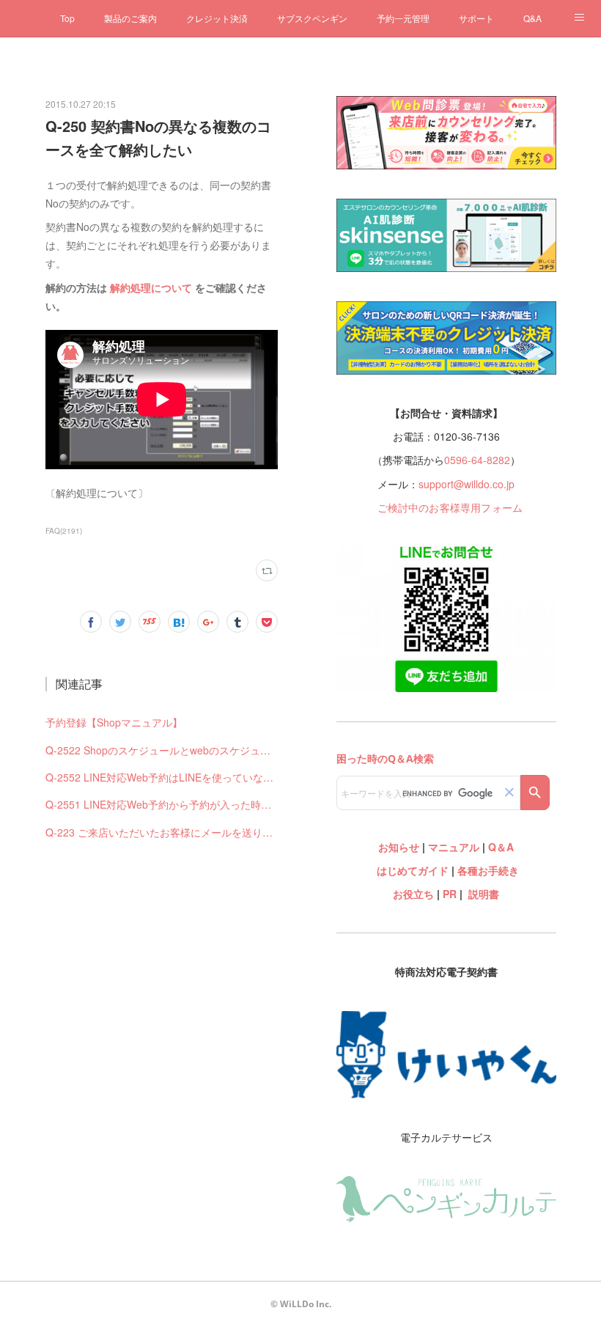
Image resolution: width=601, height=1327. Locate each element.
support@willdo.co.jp (467, 484)
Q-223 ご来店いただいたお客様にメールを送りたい (161, 832)
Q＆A (501, 846)
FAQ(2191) (63, 531)
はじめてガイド (411, 870)
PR (450, 893)
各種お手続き (488, 870)
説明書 (483, 893)
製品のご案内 (130, 18)
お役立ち (413, 893)
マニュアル (453, 846)
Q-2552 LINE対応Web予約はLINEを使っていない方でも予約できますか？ (161, 777)
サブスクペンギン (312, 18)
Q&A (532, 18)
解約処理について (151, 287)
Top (67, 18)
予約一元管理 (403, 18)
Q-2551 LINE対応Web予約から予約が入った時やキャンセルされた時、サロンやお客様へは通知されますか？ (161, 804)
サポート (476, 18)
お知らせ (398, 846)
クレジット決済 (217, 18)
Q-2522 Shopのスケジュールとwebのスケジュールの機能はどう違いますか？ (161, 750)
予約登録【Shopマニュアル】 (113, 722)
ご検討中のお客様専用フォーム (450, 507)
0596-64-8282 (477, 459)
